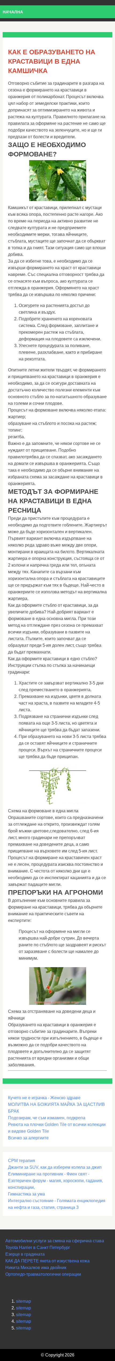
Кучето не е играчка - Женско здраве (44, 1097)
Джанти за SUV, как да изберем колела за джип (55, 1167)
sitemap (23, 1301)
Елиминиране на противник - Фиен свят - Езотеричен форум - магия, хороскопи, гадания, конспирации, (55, 1181)
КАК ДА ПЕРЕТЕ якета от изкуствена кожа (47, 1261)
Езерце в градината (25, 1254)
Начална (13, 12)
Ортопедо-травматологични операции (43, 1274)
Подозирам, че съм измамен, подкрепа (46, 1118)
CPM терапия (21, 1160)
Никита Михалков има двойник (35, 1267)
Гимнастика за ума (26, 1194)
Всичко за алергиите (28, 1138)
